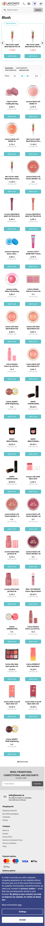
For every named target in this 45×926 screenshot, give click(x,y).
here (20, 905)
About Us (5, 830)
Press (4, 846)
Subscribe (37, 784)
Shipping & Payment (9, 811)
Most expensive (10, 70)
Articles (5, 820)
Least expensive (21, 68)
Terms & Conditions (9, 843)
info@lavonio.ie (16, 795)
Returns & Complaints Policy (12, 840)
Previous (3, 43)
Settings (22, 911)
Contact (5, 834)
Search (38, 10)
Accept (22, 920)
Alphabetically (24, 70)
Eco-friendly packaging (10, 814)
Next (42, 43)
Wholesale (6, 817)
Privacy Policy (7, 837)
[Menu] (41, 4)
